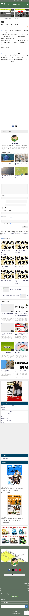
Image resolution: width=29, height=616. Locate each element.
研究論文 (3, 422)
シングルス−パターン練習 (7, 405)
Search (12, 611)
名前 (3, 195)
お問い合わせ (4, 418)
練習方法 (3, 407)
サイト (3, 205)
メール (3, 201)
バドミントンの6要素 (6, 413)
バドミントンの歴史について (8, 420)
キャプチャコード (5, 223)
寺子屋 (2, 22)
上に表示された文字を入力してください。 (11, 210)
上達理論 (3, 409)
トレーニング (4, 415)
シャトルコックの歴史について (8, 411)
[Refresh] (11, 217)
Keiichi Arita (14, 143)
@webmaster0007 (5, 458)
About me (3, 416)
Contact (16, 611)
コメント (4, 183)
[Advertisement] (14, 78)
